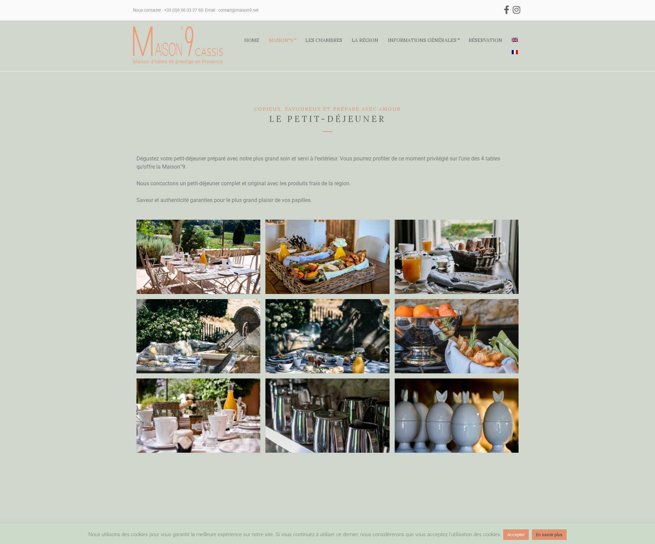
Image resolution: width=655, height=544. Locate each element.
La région (365, 40)
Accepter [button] (516, 534)
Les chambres (323, 40)
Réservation (485, 40)
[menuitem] (515, 39)
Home (251, 40)
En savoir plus (549, 534)
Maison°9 (281, 40)
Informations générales (422, 40)
